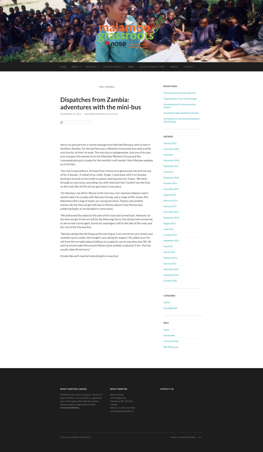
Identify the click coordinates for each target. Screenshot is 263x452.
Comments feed (171, 341)
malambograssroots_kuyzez (101, 114)
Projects (91, 67)
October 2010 (170, 280)
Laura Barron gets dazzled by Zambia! (181, 113)
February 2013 (170, 200)
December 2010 (171, 269)
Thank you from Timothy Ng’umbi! (180, 93)
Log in (166, 329)
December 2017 (171, 166)
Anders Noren (188, 437)
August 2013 (170, 194)
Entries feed (169, 335)
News (131, 67)
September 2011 (171, 240)
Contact (188, 67)
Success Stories (112, 67)
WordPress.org (171, 347)
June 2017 (168, 171)
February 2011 (170, 257)
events (167, 302)
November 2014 (171, 189)
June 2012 (168, 229)
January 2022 (170, 143)
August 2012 (170, 223)
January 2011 (170, 263)
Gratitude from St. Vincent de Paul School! (180, 106)
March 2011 (169, 252)
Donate (174, 67)
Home (63, 67)
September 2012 (171, 217)
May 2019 (168, 154)
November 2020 (171, 149)
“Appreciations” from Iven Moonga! (180, 98)
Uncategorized (170, 308)
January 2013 (170, 206)
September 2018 (171, 160)
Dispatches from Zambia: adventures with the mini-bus (100, 103)
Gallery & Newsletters (152, 67)
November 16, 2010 (70, 114)
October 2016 (170, 183)
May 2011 (168, 246)
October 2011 (170, 235)
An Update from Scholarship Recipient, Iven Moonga (182, 120)
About (75, 67)
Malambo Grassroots (79, 437)
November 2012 (171, 212)
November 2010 (171, 275)
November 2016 (171, 177)
